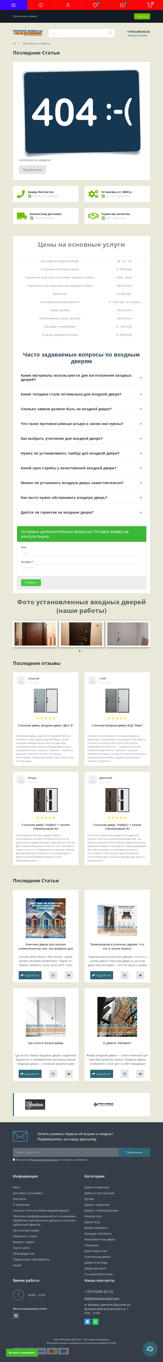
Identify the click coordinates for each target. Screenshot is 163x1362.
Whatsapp (95, 1322)
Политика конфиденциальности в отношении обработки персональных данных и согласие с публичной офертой (45, 1220)
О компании (21, 1204)
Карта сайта (21, 1248)
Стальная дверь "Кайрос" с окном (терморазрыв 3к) (46, 826)
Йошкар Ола (93, 1216)
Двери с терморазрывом (101, 1210)
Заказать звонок (137, 35)
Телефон (27, 562)
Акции (17, 1265)
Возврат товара (23, 1242)
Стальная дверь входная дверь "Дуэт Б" (46, 725)
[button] (68, 5)
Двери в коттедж (95, 1262)
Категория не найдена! (36, 43)
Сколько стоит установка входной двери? (41, 1210)
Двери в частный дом (99, 1193)
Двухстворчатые (95, 1251)
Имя (23, 547)
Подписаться (134, 1152)
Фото (16, 1187)
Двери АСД (92, 1222)
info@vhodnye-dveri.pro (101, 1298)
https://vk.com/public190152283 (16, 1316)
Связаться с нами (25, 1236)
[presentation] (18, 639)
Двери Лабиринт (96, 1228)
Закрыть (142, 16)
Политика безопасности (44, 1159)
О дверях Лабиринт (117, 1043)
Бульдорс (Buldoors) (98, 1233)
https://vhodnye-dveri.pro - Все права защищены (81, 1339)
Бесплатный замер (26, 1230)
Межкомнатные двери (99, 1239)
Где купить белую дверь (46, 1043)
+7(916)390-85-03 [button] (99, 1291)
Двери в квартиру (96, 1187)
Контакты (19, 1199)
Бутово (89, 1199)
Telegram (87, 1322)
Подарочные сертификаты (31, 1259)
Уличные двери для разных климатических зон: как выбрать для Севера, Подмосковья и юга (45, 948)
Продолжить (32, 169)
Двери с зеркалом (96, 1204)
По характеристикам (98, 1274)
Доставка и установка (28, 1193)
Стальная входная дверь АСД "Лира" (117, 725)
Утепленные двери (97, 1257)
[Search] (110, 33)
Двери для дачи (95, 1268)
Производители (23, 1253)
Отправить (31, 582)
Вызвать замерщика (22, 1353)
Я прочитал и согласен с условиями (51, 1159)
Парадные (91, 1245)
